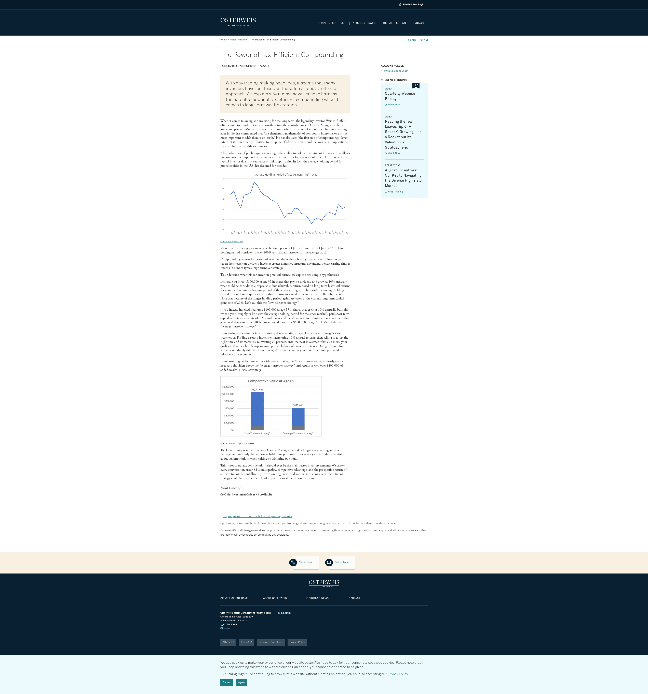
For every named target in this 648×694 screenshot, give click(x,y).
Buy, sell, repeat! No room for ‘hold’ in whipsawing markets (257, 516)
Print (425, 40)
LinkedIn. (286, 613)
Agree (241, 682)
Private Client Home (332, 23)
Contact (418, 23)
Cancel (226, 682)
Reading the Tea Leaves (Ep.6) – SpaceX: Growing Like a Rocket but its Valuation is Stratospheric (403, 134)
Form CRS (246, 642)
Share (413, 40)
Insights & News (394, 23)
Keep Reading (395, 192)
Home (223, 40)
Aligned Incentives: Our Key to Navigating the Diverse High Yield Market (403, 178)
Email (226, 628)
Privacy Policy (297, 642)
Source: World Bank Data (231, 242)
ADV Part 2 (228, 642)
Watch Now (393, 104)
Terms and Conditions (270, 642)
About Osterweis (364, 23)
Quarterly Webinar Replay (400, 96)
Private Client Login (413, 4)
